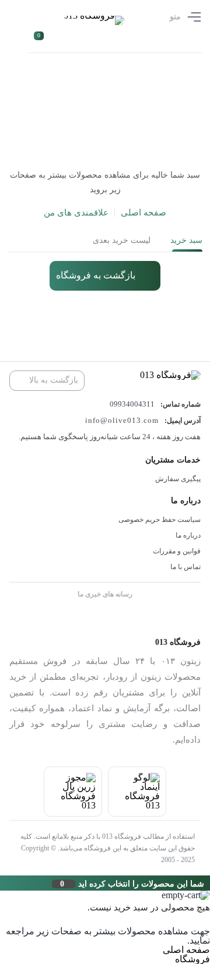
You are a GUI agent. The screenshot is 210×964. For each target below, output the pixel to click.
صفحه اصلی (143, 212)
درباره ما (188, 535)
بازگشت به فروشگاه (95, 275)
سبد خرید (186, 240)
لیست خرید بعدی (121, 240)
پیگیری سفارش (178, 479)
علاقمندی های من (76, 212)
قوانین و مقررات (177, 551)
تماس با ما (185, 567)
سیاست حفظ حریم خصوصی (159, 519)
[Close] (3, 883)
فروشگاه (192, 959)
